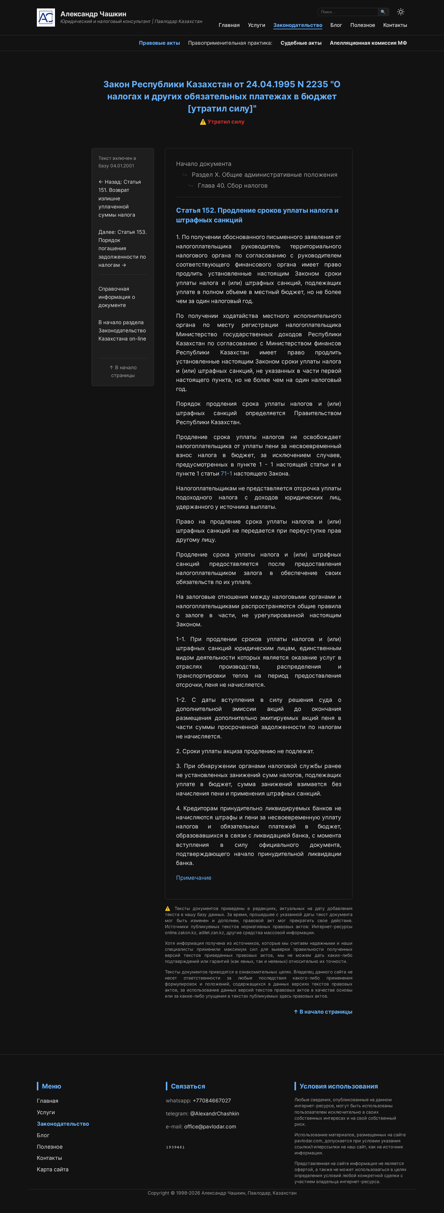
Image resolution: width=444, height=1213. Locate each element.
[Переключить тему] (400, 11)
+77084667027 (212, 1100)
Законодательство (297, 25)
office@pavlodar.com (210, 1126)
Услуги (256, 25)
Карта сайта (53, 1169)
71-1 (226, 473)
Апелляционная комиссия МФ (368, 43)
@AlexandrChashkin (214, 1113)
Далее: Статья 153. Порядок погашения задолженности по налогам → (122, 248)
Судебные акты (301, 43)
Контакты (395, 25)
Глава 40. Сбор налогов (233, 185)
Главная (229, 25)
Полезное (362, 25)
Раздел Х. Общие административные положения (264, 174)
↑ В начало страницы (322, 1011)
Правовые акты (159, 43)
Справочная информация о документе (116, 297)
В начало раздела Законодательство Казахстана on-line (122, 330)
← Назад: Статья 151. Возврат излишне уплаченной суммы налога (119, 198)
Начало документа (203, 163)
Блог (336, 25)
